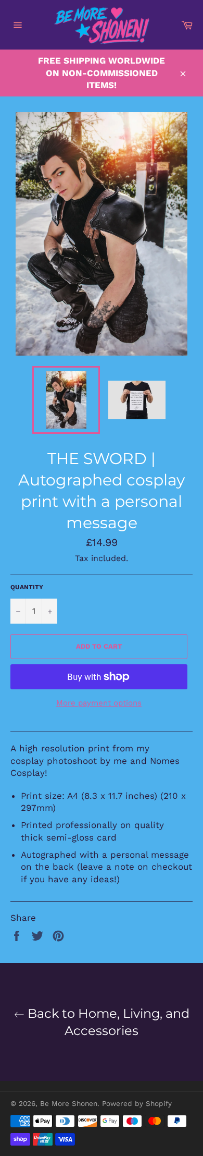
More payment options (99, 703)
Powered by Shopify (137, 1103)
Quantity (26, 587)
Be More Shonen (68, 1103)
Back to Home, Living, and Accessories (106, 1022)
